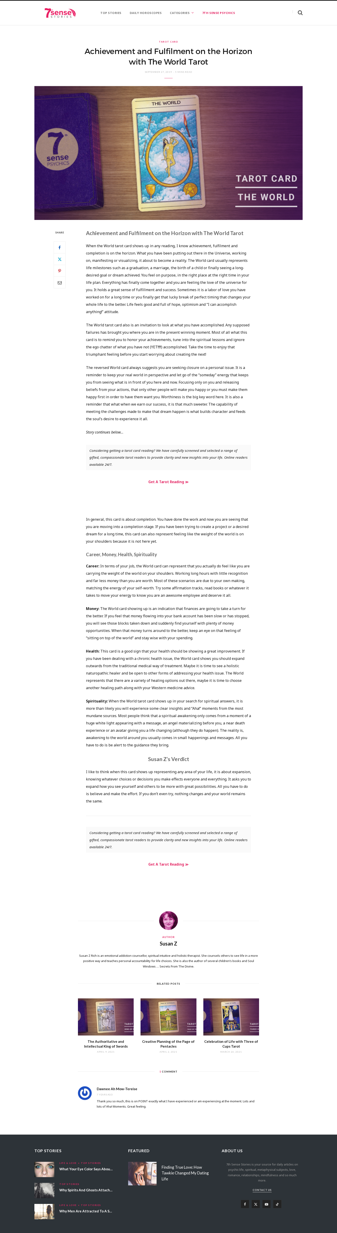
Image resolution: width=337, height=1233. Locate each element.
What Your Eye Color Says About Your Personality (99, 1169)
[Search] (298, 12)
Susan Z (168, 943)
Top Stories (91, 1163)
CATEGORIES (180, 13)
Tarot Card (168, 41)
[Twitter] (60, 259)
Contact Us (262, 1189)
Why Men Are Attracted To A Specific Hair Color (98, 1211)
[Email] (60, 282)
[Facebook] (60, 247)
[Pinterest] (60, 271)
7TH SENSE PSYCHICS (218, 13)
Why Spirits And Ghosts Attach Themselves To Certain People (109, 1190)
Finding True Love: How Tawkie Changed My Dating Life (185, 1173)
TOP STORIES (111, 13)
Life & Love (68, 1163)
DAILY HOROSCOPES (146, 13)
